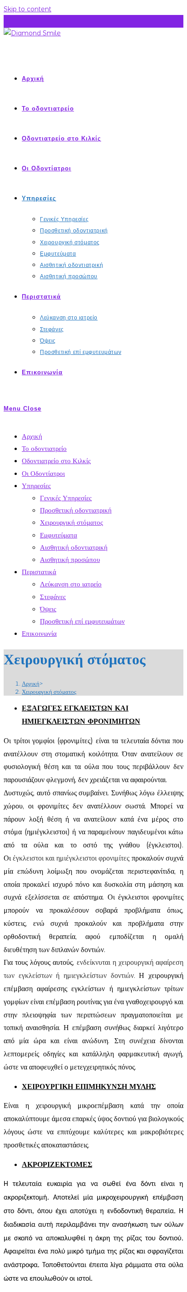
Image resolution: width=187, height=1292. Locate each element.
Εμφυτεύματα (58, 535)
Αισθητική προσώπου (70, 559)
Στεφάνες (53, 596)
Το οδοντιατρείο (44, 448)
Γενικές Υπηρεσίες (66, 498)
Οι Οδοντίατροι (43, 473)
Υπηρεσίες (36, 485)
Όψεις (48, 609)
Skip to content (27, 9)
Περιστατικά (39, 571)
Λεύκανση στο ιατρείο (71, 584)
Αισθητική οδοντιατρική (74, 547)
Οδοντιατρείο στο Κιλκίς (56, 460)
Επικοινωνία (39, 633)
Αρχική (32, 436)
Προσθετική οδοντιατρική (76, 510)
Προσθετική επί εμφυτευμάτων (82, 621)
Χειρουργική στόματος (71, 522)
